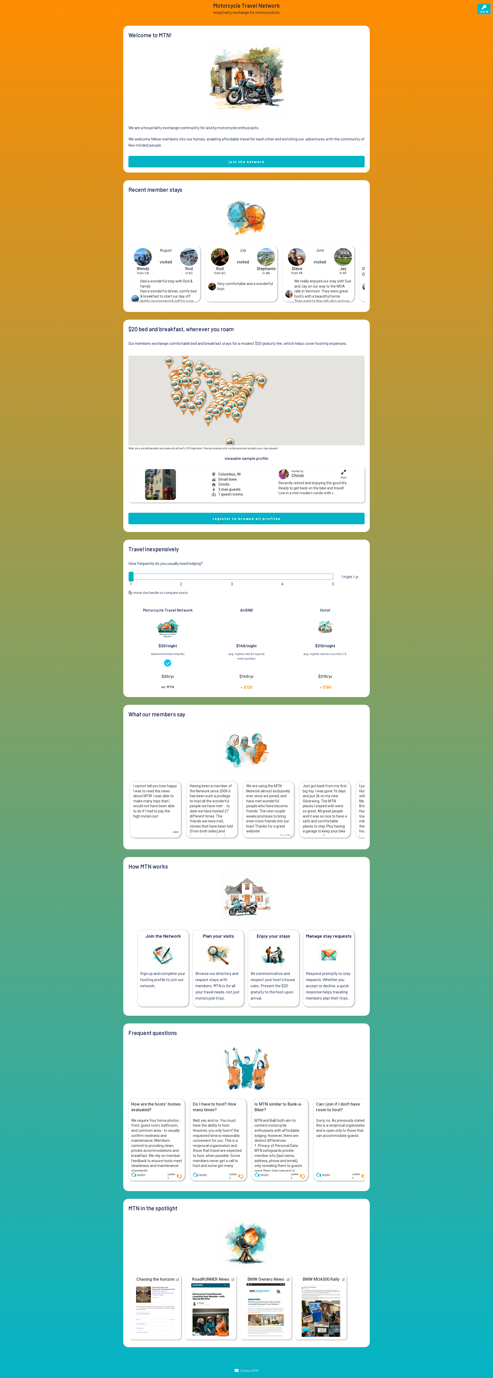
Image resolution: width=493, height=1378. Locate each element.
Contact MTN (249, 1370)
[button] (210, 375)
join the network (247, 161)
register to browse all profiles (247, 518)
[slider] (131, 577)
